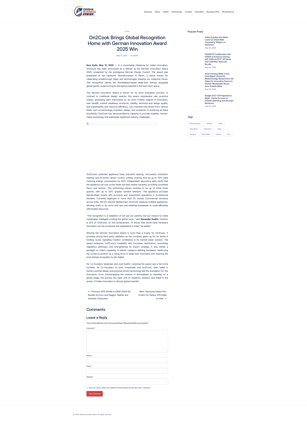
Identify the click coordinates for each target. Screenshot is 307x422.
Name (89, 355)
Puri (228, 134)
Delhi (220, 123)
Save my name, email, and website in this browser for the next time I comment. (120, 388)
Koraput (193, 134)
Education (194, 129)
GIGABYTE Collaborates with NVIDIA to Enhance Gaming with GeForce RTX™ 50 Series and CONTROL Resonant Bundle (218, 59)
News (127, 31)
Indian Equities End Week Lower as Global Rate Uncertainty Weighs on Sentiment (216, 41)
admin (135, 55)
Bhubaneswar (195, 123)
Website (89, 377)
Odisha (218, 134)
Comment (90, 328)
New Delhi (206, 134)
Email (89, 366)
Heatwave (207, 129)
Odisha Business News (88, 414)
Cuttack (209, 123)
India (219, 129)
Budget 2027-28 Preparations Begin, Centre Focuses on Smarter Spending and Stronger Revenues (219, 99)
